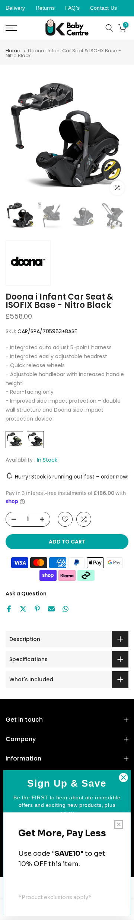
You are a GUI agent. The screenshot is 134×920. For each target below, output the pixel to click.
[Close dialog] (123, 778)
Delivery (15, 8)
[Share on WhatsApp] (65, 608)
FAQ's (72, 8)
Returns (45, 8)
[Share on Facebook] (9, 608)
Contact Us (103, 8)
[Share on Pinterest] (37, 608)
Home (13, 50)
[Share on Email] (51, 608)
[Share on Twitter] (23, 608)
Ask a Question (26, 593)
